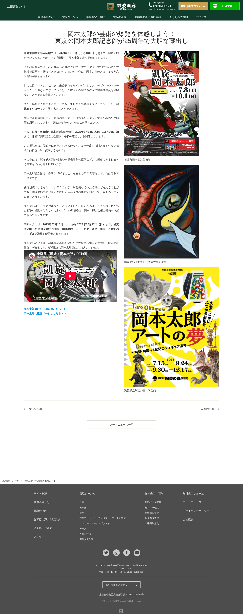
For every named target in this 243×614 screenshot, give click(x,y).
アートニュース (192, 502)
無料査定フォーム (196, 6)
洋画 (82, 502)
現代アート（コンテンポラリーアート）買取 (103, 518)
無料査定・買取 (95, 17)
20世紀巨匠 (85, 534)
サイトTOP (40, 493)
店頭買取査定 (152, 513)
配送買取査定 (152, 518)
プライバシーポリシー (196, 510)
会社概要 (188, 519)
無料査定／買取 (154, 493)
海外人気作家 (86, 539)
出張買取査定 (152, 523)
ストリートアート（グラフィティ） (98, 523)
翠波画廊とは (46, 17)
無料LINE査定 (152, 507)
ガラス (83, 528)
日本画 (83, 507)
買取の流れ (119, 17)
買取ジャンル (70, 17)
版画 (82, 513)
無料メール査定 (153, 502)
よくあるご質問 (178, 17)
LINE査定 (227, 6)
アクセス (201, 17)
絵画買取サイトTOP (10, 481)
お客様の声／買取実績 (148, 17)
